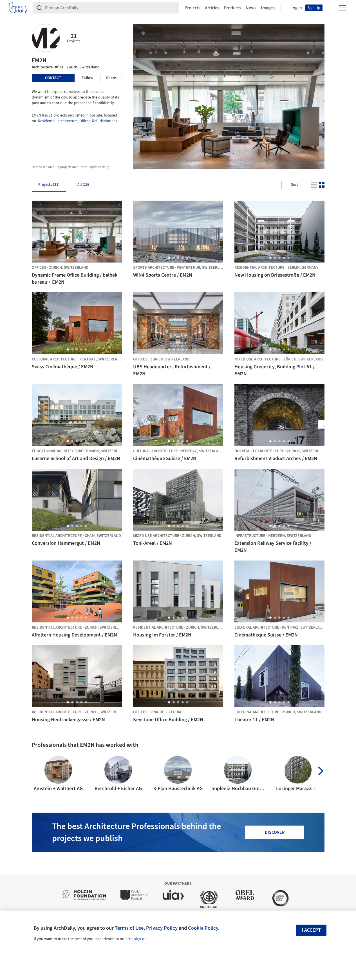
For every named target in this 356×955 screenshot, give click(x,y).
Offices (84, 121)
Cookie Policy (203, 928)
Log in (296, 8)
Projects (192, 8)
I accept (311, 930)
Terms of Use (129, 928)
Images (268, 8)
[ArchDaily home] (18, 8)
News (251, 8)
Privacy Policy (162, 928)
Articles (212, 8)
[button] (291, 185)
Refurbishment (104, 121)
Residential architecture (58, 121)
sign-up (140, 939)
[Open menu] (342, 7)
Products (232, 8)
